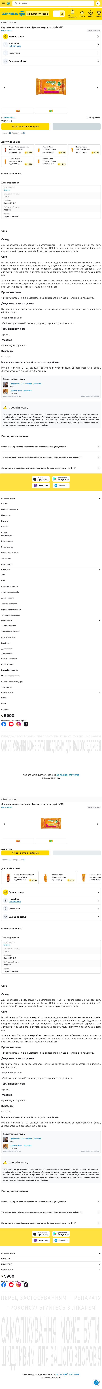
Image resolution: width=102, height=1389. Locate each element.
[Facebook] (3, 724)
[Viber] (41, 485)
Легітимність (6, 687)
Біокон (7, 190)
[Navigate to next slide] (97, 87)
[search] (62, 14)
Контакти (5, 521)
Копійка (4, 698)
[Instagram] (18, 724)
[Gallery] (51, 87)
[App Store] (41, 479)
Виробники (5, 643)
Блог (3, 580)
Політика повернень (9, 658)
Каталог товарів (39, 13)
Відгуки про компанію (10, 553)
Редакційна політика (9, 670)
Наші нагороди (7, 541)
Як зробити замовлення (10, 615)
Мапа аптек (6, 515)
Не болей (4, 709)
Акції (3, 575)
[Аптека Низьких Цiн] (13, 14)
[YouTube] (11, 724)
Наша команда (7, 547)
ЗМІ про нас (6, 559)
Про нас (4, 503)
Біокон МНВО (6, 31)
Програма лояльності (9, 586)
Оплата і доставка (8, 637)
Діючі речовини (7, 654)
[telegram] (61, 485)
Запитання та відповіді (10, 631)
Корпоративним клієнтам (11, 610)
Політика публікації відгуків (12, 682)
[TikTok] (26, 724)
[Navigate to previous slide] (5, 87)
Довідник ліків (7, 649)
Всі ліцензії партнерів (9, 509)
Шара (3, 703)
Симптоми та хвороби (10, 592)
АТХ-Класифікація (8, 626)
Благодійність (6, 564)
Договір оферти (7, 598)
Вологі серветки (9, 22)
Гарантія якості (7, 664)
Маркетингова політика (10, 676)
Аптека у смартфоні (9, 604)
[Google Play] (61, 479)
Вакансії (4, 527)
